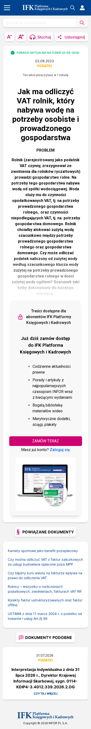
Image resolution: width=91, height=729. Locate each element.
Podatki (44, 66)
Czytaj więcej (46, 693)
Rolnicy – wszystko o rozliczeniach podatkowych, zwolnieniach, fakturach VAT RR (45, 588)
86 (45, 618)
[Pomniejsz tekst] (9, 36)
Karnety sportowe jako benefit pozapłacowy (43, 551)
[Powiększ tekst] (21, 36)
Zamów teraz (45, 441)
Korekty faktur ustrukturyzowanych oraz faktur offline (45, 602)
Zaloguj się (60, 449)
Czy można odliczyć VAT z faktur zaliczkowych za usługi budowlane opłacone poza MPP (45, 561)
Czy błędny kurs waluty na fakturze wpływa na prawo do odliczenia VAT (45, 575)
